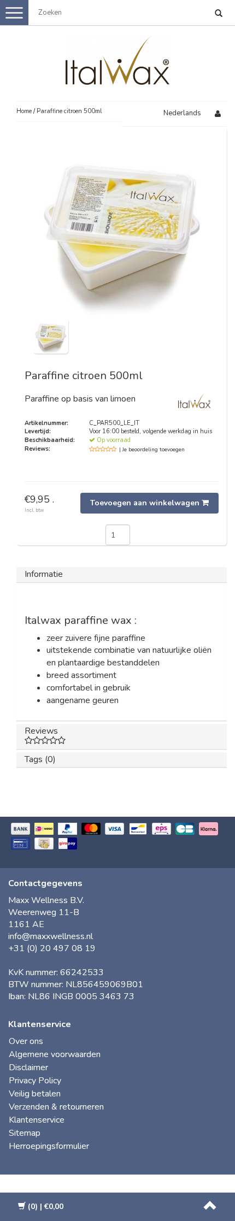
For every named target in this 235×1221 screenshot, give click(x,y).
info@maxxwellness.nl (50, 936)
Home (24, 111)
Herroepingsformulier (49, 1146)
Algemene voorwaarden (55, 1054)
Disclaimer (28, 1067)
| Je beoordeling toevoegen (152, 449)
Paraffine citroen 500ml (69, 111)
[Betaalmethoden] (117, 837)
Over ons (26, 1041)
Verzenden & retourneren (56, 1107)
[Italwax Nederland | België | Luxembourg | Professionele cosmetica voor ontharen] (117, 58)
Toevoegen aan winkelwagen (146, 503)
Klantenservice (36, 1120)
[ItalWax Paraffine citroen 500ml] (50, 335)
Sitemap (24, 1133)
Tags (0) (40, 759)
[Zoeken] (218, 14)
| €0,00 (45, 1206)
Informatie (44, 574)
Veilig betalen (35, 1094)
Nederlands (182, 113)
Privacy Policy (35, 1081)
